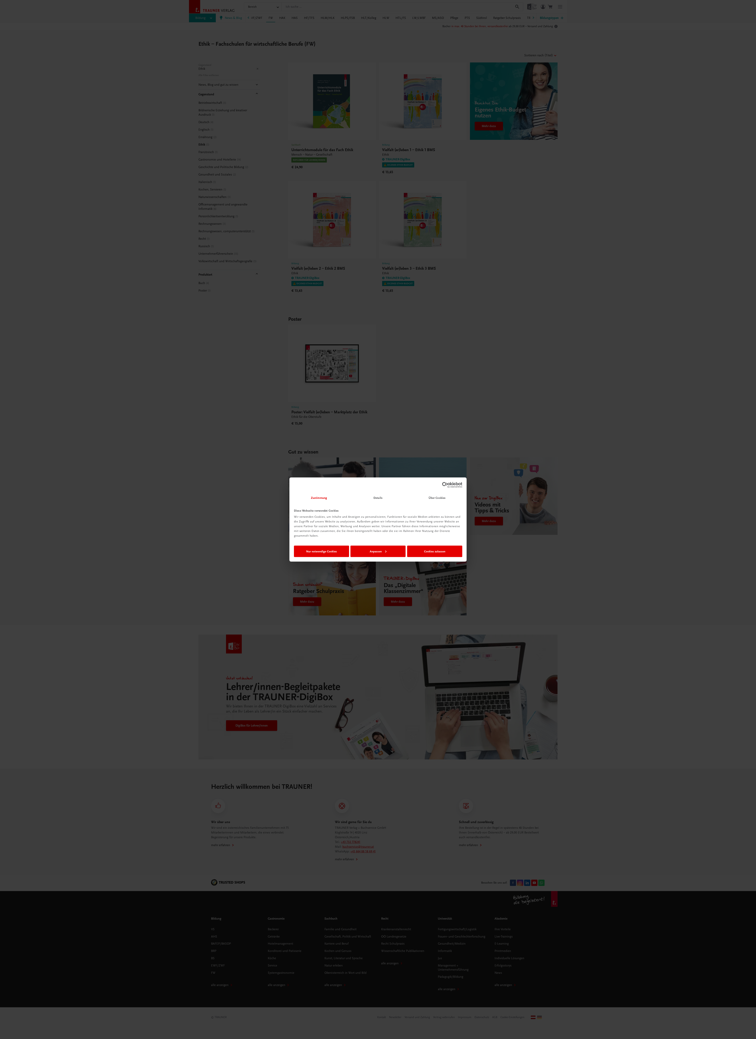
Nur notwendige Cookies (321, 551)
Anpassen (376, 551)
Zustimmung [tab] (319, 498)
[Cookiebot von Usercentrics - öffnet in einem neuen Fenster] (445, 485)
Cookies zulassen (434, 551)
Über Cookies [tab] (437, 498)
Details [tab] (378, 498)
